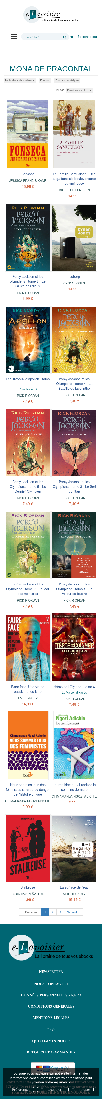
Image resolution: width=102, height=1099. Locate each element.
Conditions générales (51, 1006)
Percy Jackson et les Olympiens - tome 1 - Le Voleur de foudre (74, 589)
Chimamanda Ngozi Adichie (27, 801)
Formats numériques (67, 80)
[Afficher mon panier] (71, 36)
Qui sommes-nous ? (51, 1041)
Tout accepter (51, 1089)
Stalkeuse (27, 887)
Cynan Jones (74, 283)
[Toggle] (14, 36)
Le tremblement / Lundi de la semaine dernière (74, 787)
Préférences (21, 1089)
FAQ (51, 1030)
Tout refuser (81, 1089)
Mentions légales (51, 1018)
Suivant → (73, 912)
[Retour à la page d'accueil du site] (51, 15)
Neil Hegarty (74, 894)
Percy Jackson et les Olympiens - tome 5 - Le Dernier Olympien (28, 486)
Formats (45, 80)
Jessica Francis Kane (27, 180)
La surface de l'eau (74, 887)
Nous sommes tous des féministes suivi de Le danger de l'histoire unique (28, 789)
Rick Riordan (28, 292)
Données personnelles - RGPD (51, 995)
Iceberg (74, 276)
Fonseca (27, 173)
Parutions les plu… (78, 90)
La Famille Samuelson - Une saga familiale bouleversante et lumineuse (74, 178)
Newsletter (51, 971)
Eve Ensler (28, 698)
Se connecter (87, 36)
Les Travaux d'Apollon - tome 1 (28, 381)
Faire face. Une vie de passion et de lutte (27, 689)
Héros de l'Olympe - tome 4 (74, 686)
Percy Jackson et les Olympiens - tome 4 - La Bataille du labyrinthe (74, 383)
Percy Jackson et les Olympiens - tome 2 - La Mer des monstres (27, 589)
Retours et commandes (51, 1052)
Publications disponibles (19, 80)
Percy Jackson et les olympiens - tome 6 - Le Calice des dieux (28, 281)
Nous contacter (51, 984)
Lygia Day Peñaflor (27, 894)
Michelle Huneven (74, 190)
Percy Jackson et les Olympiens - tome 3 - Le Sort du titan (74, 486)
